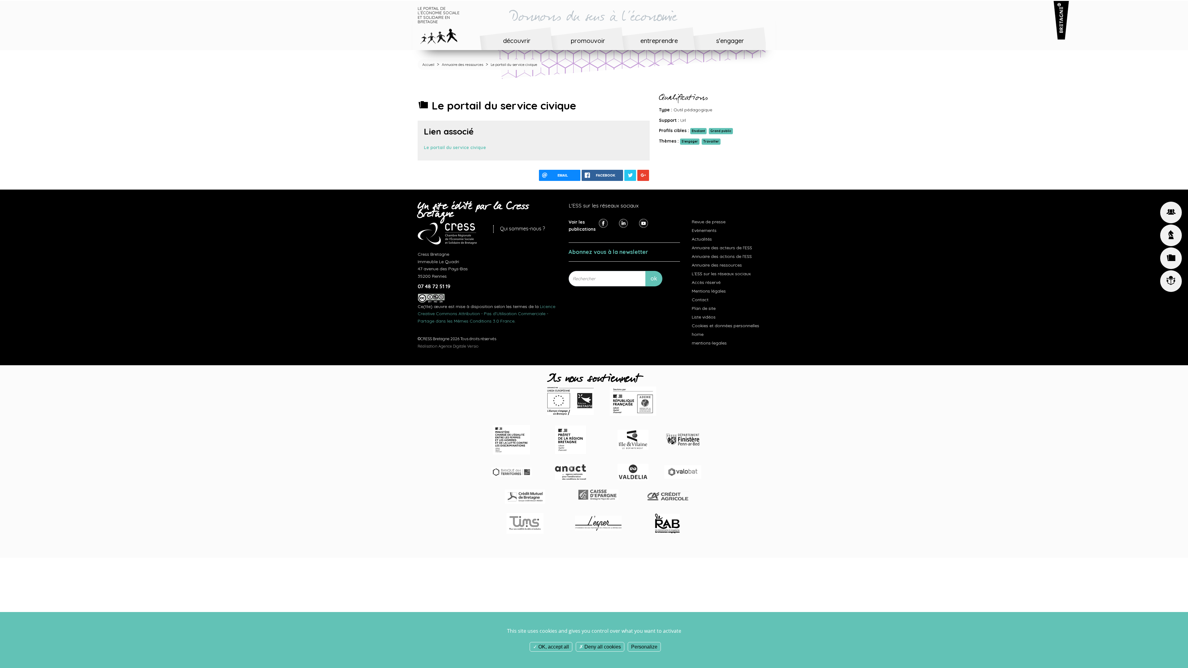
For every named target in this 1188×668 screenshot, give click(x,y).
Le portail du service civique (455, 147)
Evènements (704, 230)
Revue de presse (708, 222)
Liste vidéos (704, 317)
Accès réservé (706, 282)
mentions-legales (709, 343)
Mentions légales (709, 291)
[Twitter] (623, 222)
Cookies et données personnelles (725, 325)
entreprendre (659, 41)
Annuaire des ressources (462, 64)
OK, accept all (553, 646)
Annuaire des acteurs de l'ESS (722, 247)
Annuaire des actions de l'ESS (722, 256)
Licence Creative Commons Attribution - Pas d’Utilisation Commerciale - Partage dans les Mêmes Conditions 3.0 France (486, 314)
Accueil (428, 64)
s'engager (730, 41)
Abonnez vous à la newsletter (608, 251)
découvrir (517, 41)
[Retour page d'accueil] (443, 35)
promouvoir (588, 41)
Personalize (644, 646)
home (698, 334)
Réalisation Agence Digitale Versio (448, 346)
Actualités (702, 239)
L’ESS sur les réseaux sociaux (721, 273)
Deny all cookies (602, 646)
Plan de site (704, 308)
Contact (700, 299)
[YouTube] (643, 222)
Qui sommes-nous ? (522, 228)
